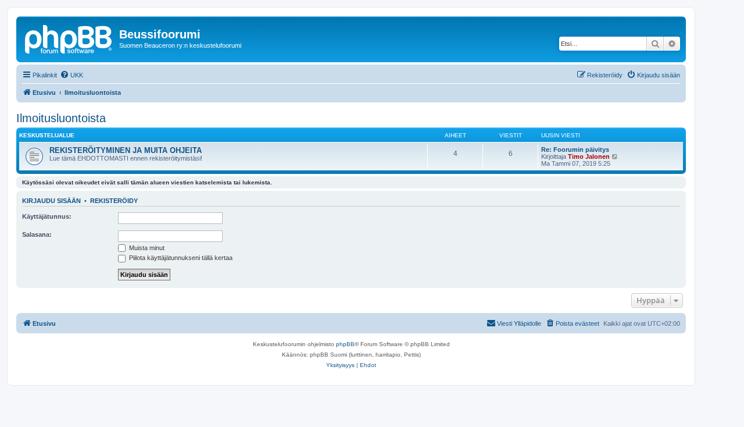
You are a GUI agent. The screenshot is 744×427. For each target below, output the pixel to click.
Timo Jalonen (589, 156)
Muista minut (145, 247)
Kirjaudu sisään (51, 200)
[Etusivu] (69, 37)
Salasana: (37, 234)
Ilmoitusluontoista (61, 118)
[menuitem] (71, 75)
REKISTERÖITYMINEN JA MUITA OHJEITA (125, 150)
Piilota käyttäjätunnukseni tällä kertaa (180, 257)
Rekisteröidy (114, 200)
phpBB (345, 344)
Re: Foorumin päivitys (575, 149)
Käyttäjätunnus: (46, 216)
